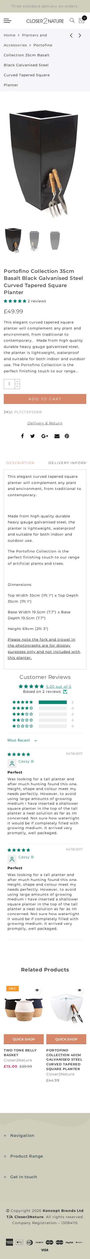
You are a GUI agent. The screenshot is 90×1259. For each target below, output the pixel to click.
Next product (80, 35)
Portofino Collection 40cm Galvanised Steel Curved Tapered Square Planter (64, 1059)
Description (20, 463)
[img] (19, 754)
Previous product (67, 35)
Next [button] (71, 166)
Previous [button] (13, 166)
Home (10, 35)
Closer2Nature (18, 1060)
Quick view (36, 990)
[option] (45, 163)
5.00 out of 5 (58, 686)
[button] (16, 301)
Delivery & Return (45, 423)
